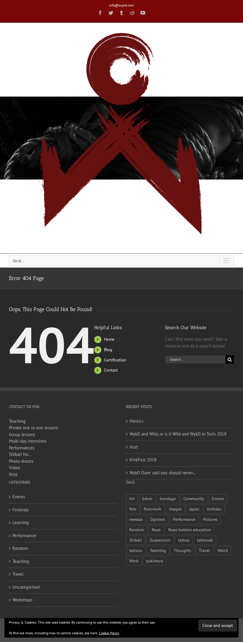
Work (133, 560)
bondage (168, 498)
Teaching (17, 421)
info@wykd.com (121, 5)
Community (193, 498)
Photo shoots (21, 461)
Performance (24, 535)
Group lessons (22, 434)
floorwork (152, 509)
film (132, 509)
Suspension (160, 540)
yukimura (154, 560)
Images (175, 509)
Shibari (135, 540)
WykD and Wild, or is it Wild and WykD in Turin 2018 (178, 434)
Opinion (157, 519)
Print (13, 474)
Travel (17, 574)
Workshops (22, 600)
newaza (136, 519)
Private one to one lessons (33, 427)
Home (109, 339)
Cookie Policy (109, 633)
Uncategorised (26, 587)
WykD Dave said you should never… (163, 473)
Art (132, 498)
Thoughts (182, 550)
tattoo (183, 540)
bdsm (147, 498)
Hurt (134, 447)
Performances (21, 448)
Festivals (20, 510)
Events (18, 496)
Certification (115, 360)
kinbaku (214, 509)
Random (20, 548)
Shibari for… (20, 454)
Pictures (210, 519)
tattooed (205, 540)
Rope (156, 529)
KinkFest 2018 (143, 459)
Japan (194, 509)
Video (14, 467)
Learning (20, 522)
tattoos (135, 550)
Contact (111, 370)
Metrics (136, 421)
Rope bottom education (189, 529)
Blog (108, 349)
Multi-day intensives (28, 441)
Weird (223, 550)
